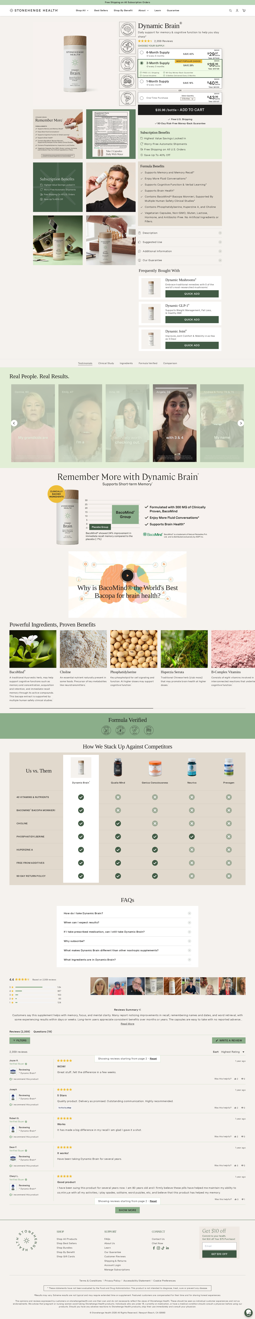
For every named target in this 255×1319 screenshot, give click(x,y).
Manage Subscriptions (117, 1269)
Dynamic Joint (176, 331)
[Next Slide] (243, 986)
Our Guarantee (112, 1252)
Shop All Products (67, 1239)
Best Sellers (101, 10)
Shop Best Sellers (67, 1243)
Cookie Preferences (164, 1280)
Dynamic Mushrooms (180, 280)
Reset (153, 1201)
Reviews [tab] (19, 1032)
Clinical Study (106, 363)
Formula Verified (148, 363)
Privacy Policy (112, 1280)
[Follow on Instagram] (158, 1248)
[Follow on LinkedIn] (168, 1248)
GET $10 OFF (219, 1254)
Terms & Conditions (90, 1280)
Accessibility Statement (137, 1280)
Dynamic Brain (81, 782)
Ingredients (126, 363)
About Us (109, 1243)
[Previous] (14, 423)
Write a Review (232, 1041)
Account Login (112, 1265)
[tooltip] (140, 1010)
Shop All (81, 10)
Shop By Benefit (123, 10)
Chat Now (157, 1243)
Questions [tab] (42, 1032)
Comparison (170, 363)
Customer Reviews (115, 1256)
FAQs (107, 1239)
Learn (158, 10)
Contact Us (158, 1239)
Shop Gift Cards (66, 1256)
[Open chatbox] (248, 1314)
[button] (180, 41)
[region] (168, 986)
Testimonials (85, 363)
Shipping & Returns (115, 1260)
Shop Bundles (64, 1247)
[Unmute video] (236, 394)
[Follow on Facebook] (154, 1248)
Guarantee (173, 10)
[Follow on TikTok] (163, 1248)
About (142, 10)
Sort (216, 1051)
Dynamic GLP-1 (177, 305)
